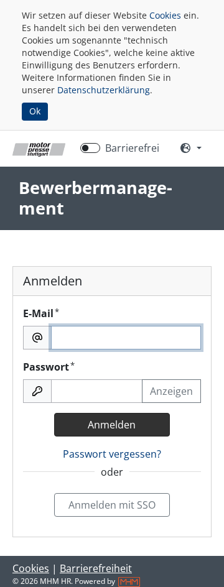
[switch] (90, 148)
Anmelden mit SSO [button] (112, 505)
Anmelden (112, 425)
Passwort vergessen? (112, 454)
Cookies (165, 15)
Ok (34, 111)
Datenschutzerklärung (103, 90)
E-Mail (41, 313)
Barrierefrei (132, 148)
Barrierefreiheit (96, 568)
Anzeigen (171, 391)
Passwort (49, 366)
